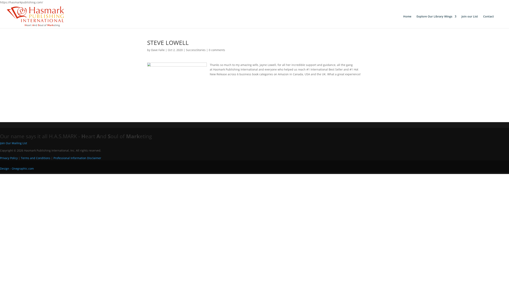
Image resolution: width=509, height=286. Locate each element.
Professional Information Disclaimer (77, 158)
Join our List (469, 16)
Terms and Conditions (35, 158)
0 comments (217, 50)
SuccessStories (196, 50)
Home (407, 16)
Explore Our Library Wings (434, 16)
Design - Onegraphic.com (17, 168)
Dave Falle (158, 50)
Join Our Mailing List (13, 143)
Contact (488, 16)
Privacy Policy (9, 158)
